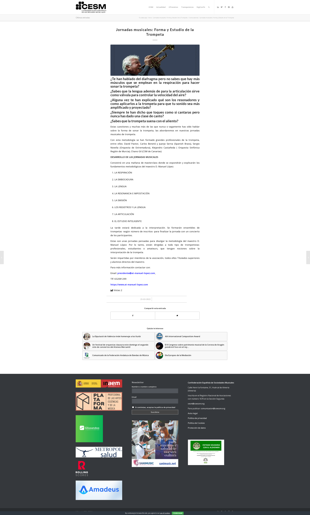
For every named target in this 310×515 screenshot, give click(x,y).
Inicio (150, 18)
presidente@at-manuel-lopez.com (136, 273)
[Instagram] (229, 7)
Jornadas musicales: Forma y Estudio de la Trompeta (170, 18)
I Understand (177, 513)
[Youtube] (232, 7)
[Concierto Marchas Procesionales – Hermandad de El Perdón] (308, 257)
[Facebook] (225, 7)
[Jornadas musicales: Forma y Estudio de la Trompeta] (155, 60)
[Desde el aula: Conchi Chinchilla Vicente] (2, 257)
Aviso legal (193, 413)
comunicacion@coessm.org (213, 408)
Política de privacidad (197, 418)
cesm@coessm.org (196, 403)
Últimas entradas (83, 17)
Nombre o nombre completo (144, 386)
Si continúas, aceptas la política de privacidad (155, 407)
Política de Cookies (196, 423)
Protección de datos (197, 428)
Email (134, 397)
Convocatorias (193, 18)
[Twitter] (221, 7)
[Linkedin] (218, 7)
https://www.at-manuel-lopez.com (129, 284)
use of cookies (165, 513)
